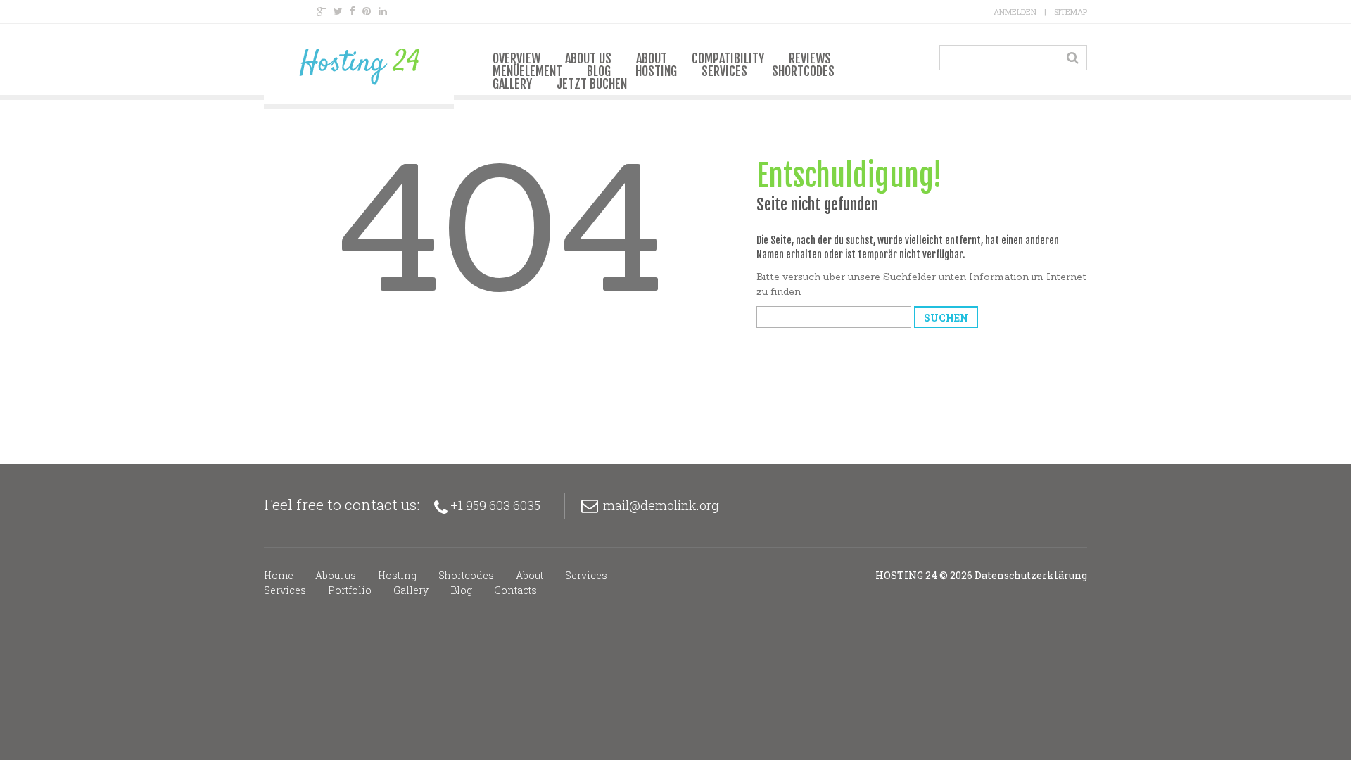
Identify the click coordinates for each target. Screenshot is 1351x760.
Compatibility (728, 58)
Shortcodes (803, 71)
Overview (516, 58)
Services (724, 71)
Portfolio (350, 590)
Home (278, 575)
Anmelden (1015, 11)
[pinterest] (366, 11)
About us (588, 58)
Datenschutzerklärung (1031, 575)
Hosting (656, 71)
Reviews (810, 58)
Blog (599, 71)
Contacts (515, 590)
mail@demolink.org (661, 505)
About (651, 58)
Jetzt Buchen (592, 83)
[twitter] (338, 11)
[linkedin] (383, 11)
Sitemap (1070, 11)
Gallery (512, 83)
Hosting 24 (906, 575)
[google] (321, 11)
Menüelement (527, 71)
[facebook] (352, 11)
